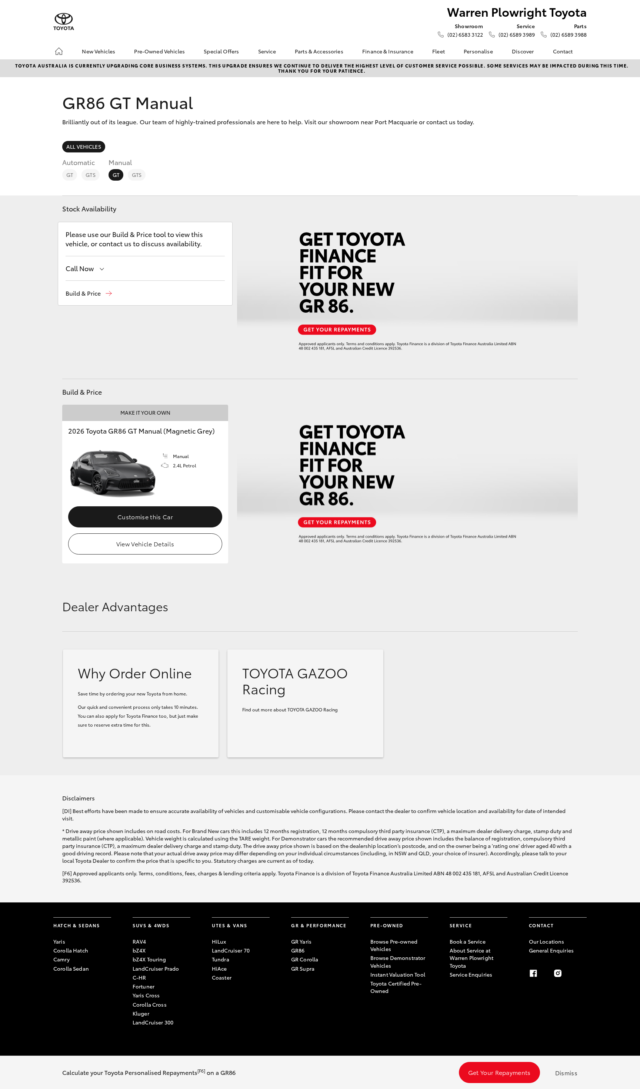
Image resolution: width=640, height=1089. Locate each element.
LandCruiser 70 (231, 950)
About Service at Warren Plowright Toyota (471, 958)
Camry (61, 959)
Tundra (220, 959)
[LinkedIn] (582, 973)
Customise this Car (145, 516)
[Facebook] (533, 973)
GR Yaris (301, 941)
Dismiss (566, 1072)
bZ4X (139, 950)
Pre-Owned (386, 925)
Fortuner (143, 986)
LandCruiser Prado (156, 968)
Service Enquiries (471, 974)
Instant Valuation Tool (397, 974)
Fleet (438, 51)
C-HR (139, 977)
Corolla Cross (150, 1004)
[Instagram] (557, 973)
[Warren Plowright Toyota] (63, 21)
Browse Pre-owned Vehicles (393, 945)
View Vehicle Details (145, 543)
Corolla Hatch (70, 950)
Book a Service (468, 941)
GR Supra (302, 968)
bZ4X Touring (149, 959)
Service (267, 51)
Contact (563, 51)
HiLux (219, 941)
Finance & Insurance (387, 51)
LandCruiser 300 (153, 1022)
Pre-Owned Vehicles (159, 51)
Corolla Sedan (71, 968)
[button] (89, 293)
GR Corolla (304, 959)
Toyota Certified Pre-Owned (395, 987)
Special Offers (221, 51)
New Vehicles (98, 51)
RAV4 (139, 941)
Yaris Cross (146, 995)
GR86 (298, 950)
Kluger (141, 1013)
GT (69, 174)
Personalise (478, 51)
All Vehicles (83, 146)
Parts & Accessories (319, 51)
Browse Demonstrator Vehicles (398, 961)
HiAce (219, 968)
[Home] (58, 51)
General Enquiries (551, 950)
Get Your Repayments (499, 1072)
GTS (90, 174)
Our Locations (546, 941)
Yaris (59, 941)
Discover (523, 51)
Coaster (221, 977)
